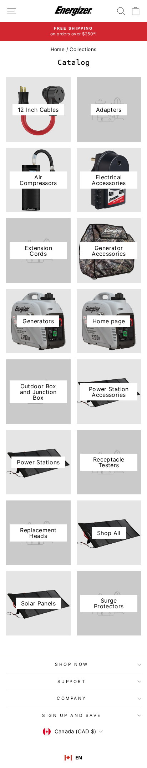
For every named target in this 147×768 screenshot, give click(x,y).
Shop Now (71, 664)
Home (58, 49)
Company (72, 698)
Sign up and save (71, 715)
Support (71, 681)
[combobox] (73, 757)
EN (78, 757)
